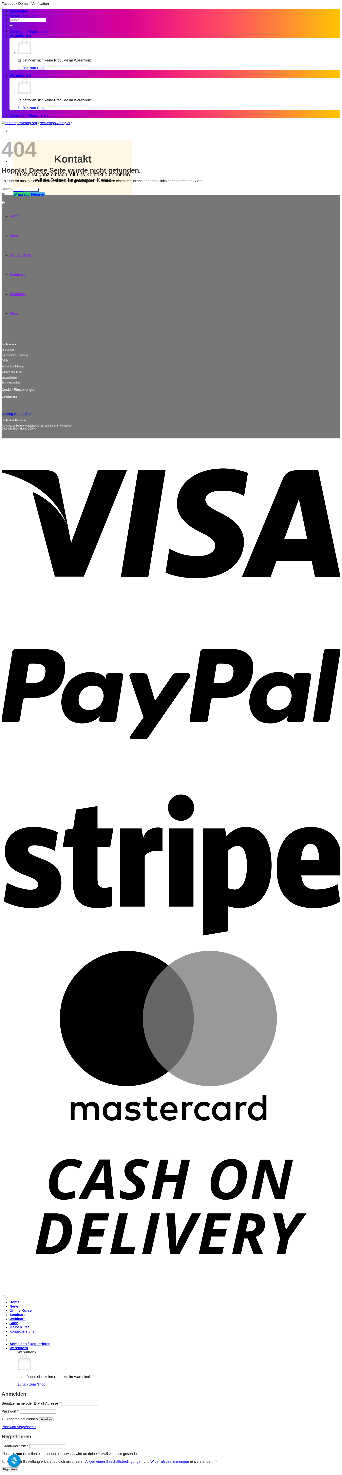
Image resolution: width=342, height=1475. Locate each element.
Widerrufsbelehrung (13, 366)
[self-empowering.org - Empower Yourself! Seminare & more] (37, 123)
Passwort (10, 1411)
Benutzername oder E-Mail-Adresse (31, 1403)
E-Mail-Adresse (15, 1446)
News (14, 1306)
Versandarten (9, 377)
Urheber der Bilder (12, 371)
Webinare (18, 1319)
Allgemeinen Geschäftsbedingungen (113, 1461)
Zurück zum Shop (31, 68)
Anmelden (46, 1419)
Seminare (18, 1315)
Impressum (8, 349)
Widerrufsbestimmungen (169, 1461)
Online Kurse (21, 1311)
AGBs (5, 360)
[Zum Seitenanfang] (3, 1295)
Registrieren (10, 1469)
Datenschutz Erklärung (15, 355)
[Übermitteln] (11, 25)
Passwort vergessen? (19, 1427)
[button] (19, 11)
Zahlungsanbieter (11, 382)
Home (14, 1302)
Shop (14, 1323)
